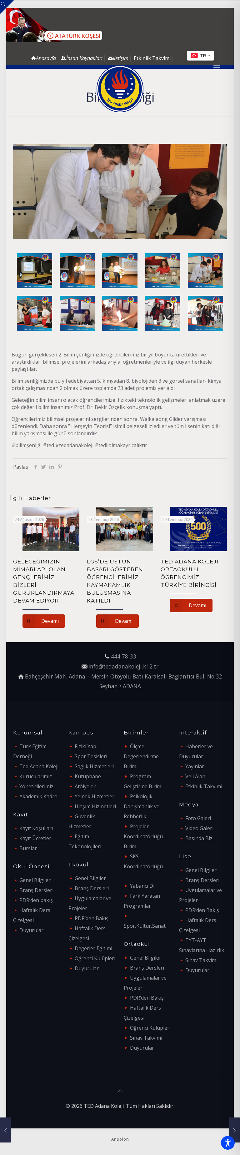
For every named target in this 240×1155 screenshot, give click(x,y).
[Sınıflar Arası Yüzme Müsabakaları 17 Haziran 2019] (5, 1129)
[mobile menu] (217, 67)
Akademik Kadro (38, 796)
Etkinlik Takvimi (152, 58)
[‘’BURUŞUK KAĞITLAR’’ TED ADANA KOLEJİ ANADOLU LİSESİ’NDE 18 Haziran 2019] (234, 1129)
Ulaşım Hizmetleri (95, 806)
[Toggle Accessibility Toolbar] (227, 1142)
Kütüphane (88, 776)
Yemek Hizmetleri (95, 796)
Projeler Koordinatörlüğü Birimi (143, 836)
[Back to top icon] (120, 1090)
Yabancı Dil (143, 885)
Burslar (28, 848)
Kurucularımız (35, 776)
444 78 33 (123, 656)
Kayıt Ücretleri (35, 838)
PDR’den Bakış (91, 918)
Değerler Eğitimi (93, 948)
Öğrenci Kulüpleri (95, 958)
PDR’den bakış (36, 900)
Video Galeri (199, 828)
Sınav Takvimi (146, 1037)
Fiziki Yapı (86, 746)
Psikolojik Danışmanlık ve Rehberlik (141, 806)
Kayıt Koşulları (36, 828)
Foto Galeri (198, 818)
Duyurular (31, 930)
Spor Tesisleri (91, 756)
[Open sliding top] (7, 7)
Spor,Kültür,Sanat (145, 925)
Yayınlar (194, 766)
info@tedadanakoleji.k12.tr (123, 666)
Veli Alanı (196, 776)
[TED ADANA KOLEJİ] (120, 88)
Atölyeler (85, 786)
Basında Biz (198, 838)
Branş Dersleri (36, 890)
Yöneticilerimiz (36, 786)
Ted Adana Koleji (38, 766)
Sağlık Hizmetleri (94, 766)
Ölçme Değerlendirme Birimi (141, 756)
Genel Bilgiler (35, 880)
